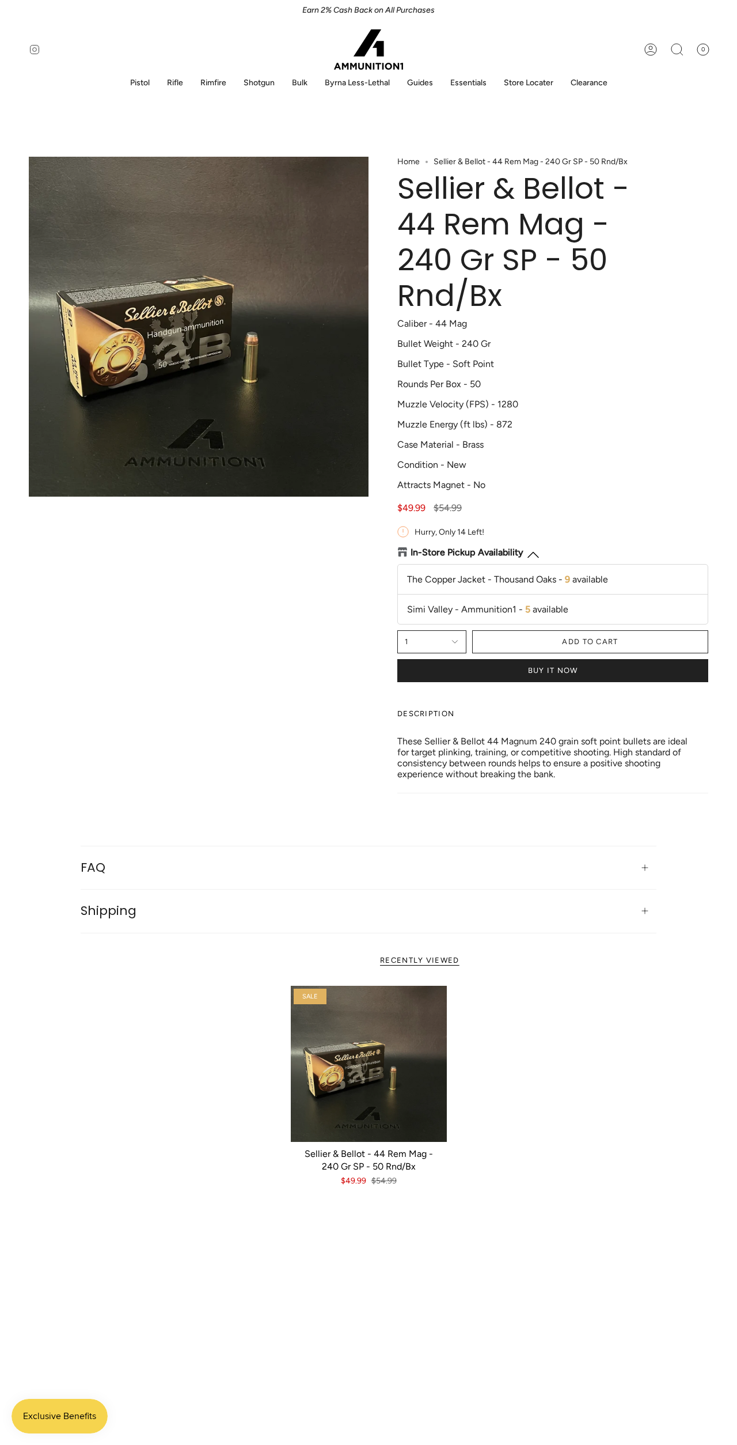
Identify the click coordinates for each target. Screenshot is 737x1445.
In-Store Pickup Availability (467, 552)
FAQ (93, 867)
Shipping (108, 911)
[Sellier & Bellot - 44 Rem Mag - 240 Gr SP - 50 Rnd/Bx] (369, 1064)
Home (408, 162)
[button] (139, 83)
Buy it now (553, 670)
